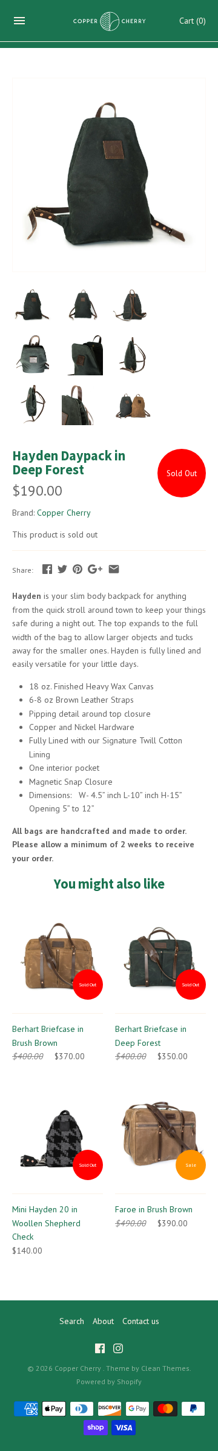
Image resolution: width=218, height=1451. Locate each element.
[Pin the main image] (77, 569)
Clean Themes (165, 1368)
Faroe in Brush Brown (154, 1209)
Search (71, 1321)
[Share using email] (114, 569)
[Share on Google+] (95, 569)
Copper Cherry (64, 512)
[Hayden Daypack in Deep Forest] (109, 85)
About (103, 1321)
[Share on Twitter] (62, 569)
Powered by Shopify (109, 1381)
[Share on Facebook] (47, 569)
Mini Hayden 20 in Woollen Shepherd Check (46, 1223)
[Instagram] (118, 1349)
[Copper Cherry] (109, 21)
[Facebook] (100, 1349)
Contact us (140, 1321)
